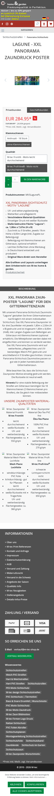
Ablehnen (15, 784)
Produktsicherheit (15, 272)
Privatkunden (13, 109)
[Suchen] (37, 24)
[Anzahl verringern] (8, 179)
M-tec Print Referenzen (19, 546)
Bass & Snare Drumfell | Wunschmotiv (26, 701)
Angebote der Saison (18, 581)
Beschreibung (27, 288)
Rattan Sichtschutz (16, 723)
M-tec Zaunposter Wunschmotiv (23, 753)
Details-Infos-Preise (17, 599)
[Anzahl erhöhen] (8, 185)
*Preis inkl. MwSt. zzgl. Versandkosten (23, 126)
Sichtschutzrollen (37, 683)
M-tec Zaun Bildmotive (18, 714)
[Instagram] (7, 23)
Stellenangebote (15, 595)
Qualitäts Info (14, 586)
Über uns (11, 542)
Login (44, 24)
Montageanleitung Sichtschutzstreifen (26, 736)
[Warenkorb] (50, 24)
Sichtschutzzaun (14, 749)
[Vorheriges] (5, 80)
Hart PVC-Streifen (15, 683)
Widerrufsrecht (15, 573)
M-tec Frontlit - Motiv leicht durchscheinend (21, 159)
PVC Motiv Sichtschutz (17, 705)
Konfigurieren (35, 784)
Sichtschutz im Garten (33, 745)
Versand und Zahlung (18, 568)
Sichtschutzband (34, 740)
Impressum (13, 555)
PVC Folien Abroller (16, 727)
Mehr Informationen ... (38, 777)
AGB (9, 564)
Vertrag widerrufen (19, 656)
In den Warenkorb (34, 179)
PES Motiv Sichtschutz (17, 687)
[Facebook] (2, 23)
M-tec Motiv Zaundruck (18, 709)
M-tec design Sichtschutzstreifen (23, 692)
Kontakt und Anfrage (18, 551)
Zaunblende (12, 745)
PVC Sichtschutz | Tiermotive (21, 696)
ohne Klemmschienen (18, 144)
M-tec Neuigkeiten (16, 590)
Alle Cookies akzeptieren (27, 791)
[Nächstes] (49, 80)
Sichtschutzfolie (14, 740)
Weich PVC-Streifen (16, 674)
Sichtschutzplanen (15, 731)
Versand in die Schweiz (19, 577)
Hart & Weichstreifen (17, 679)
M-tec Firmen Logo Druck (19, 718)
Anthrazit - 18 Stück (17, 138)
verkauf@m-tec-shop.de (26, 649)
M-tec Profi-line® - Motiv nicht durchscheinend (22, 168)
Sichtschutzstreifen (16, 670)
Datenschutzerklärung (18, 559)
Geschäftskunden (39, 109)
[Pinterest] (11, 23)
